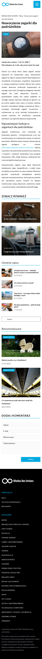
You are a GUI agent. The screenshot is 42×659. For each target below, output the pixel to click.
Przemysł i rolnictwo (11, 573)
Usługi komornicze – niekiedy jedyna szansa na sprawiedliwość (26, 271)
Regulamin (6, 506)
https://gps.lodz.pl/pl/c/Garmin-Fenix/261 (17, 147)
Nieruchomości (8, 559)
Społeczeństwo (8, 590)
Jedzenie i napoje (9, 546)
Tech (6, 34)
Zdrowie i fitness (9, 616)
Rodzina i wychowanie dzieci (14, 586)
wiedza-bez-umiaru (9, 62)
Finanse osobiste (9, 538)
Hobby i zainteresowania (12, 542)
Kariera (5, 551)
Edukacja (6, 533)
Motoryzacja (7, 555)
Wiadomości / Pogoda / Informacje (16, 612)
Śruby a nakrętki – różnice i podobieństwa (20, 219)
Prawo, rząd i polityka (11, 568)
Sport (4, 594)
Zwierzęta (6, 621)
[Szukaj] (4, 319)
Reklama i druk (8, 577)
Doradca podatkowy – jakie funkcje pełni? (27, 306)
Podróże (5, 564)
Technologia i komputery (12, 608)
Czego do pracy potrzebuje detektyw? (19, 252)
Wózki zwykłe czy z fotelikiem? (14, 360)
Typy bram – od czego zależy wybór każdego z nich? (27, 294)
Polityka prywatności (11, 502)
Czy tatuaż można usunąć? (24, 283)
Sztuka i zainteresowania (12, 603)
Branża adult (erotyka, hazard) (15, 524)
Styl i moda (6, 599)
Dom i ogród (7, 529)
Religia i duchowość (10, 581)
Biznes (4, 520)
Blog (4, 498)
